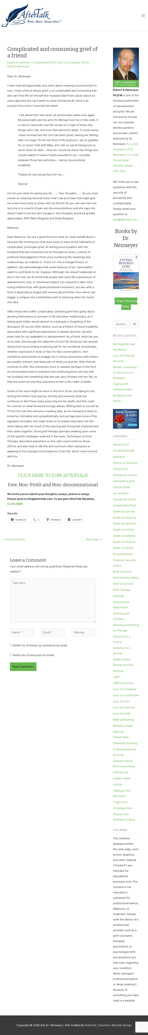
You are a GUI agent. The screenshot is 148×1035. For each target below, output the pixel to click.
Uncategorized (122, 808)
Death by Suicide (124, 511)
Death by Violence (124, 517)
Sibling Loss (121, 772)
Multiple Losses (123, 725)
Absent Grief (121, 444)
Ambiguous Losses (125, 475)
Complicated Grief (43, 62)
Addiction (119, 456)
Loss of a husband (68, 62)
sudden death (121, 778)
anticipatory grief (124, 481)
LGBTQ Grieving (123, 683)
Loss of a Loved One (126, 695)
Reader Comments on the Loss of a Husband (125, 372)
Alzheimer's (120, 469)
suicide (117, 784)
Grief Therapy (122, 590)
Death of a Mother (124, 536)
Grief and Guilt (122, 571)
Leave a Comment (18, 62)
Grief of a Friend (123, 583)
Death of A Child (123, 529)
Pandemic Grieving (125, 743)
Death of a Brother (124, 523)
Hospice (118, 671)
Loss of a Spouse (124, 707)
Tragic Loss (120, 802)
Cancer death (121, 487)
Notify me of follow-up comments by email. (40, 645)
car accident (121, 493)
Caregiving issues (124, 499)
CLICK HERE (15, 504)
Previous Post (14, 539)
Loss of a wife (121, 713)
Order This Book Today (126, 303)
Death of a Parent (124, 542)
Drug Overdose (122, 554)
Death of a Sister (123, 548)
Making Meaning (123, 719)
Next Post (94, 539)
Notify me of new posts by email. (34, 655)
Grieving (118, 596)
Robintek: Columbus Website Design (108, 1025)
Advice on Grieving (125, 463)
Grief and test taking (126, 577)
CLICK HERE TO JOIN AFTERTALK (53, 475)
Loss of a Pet (121, 701)
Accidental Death (124, 450)
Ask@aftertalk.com (125, 219)
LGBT (116, 677)
